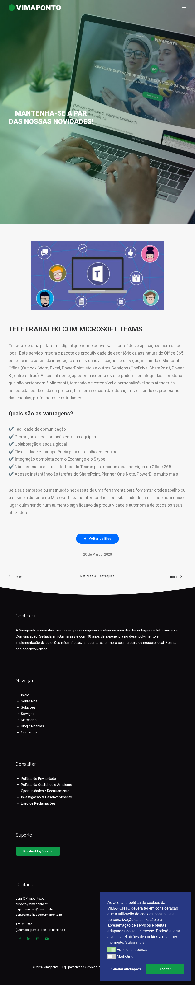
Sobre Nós (29, 701)
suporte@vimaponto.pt (32, 904)
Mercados (29, 720)
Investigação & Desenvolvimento (46, 797)
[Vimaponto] (12, 7)
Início (25, 695)
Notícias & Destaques (97, 576)
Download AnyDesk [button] (35, 851)
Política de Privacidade (38, 778)
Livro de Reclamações (38, 803)
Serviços (27, 714)
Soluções (28, 707)
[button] (184, 7)
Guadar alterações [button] (126, 969)
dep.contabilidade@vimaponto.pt (39, 914)
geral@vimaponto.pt (30, 898)
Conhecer (26, 616)
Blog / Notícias (32, 726)
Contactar (26, 884)
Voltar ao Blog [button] (100, 538)
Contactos (29, 732)
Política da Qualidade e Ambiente (46, 785)
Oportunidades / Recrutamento (45, 791)
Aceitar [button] (165, 969)
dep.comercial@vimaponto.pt (36, 909)
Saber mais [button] (134, 942)
